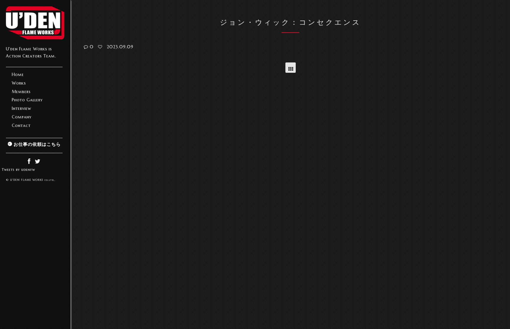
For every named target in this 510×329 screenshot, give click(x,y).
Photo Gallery (27, 99)
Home (18, 74)
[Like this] (100, 46)
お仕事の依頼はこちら (37, 144)
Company (22, 117)
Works (19, 83)
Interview (21, 108)
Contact (21, 125)
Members (21, 91)
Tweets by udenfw (18, 169)
